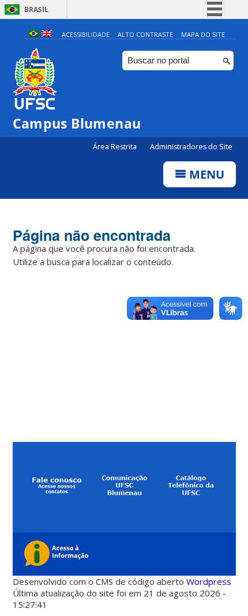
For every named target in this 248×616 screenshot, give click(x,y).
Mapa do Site (203, 34)
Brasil (36, 9)
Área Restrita (115, 147)
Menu (205, 174)
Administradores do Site (191, 147)
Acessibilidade (86, 34)
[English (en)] (47, 34)
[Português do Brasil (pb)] (33, 34)
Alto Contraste (145, 34)
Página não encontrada (92, 235)
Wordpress (208, 581)
